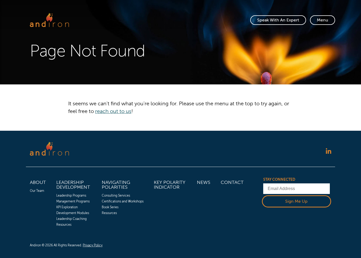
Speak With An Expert (278, 20)
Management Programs (73, 201)
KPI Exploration (67, 207)
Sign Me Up (296, 201)
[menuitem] (38, 202)
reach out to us (113, 111)
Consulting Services (116, 195)
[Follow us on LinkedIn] (328, 151)
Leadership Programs (71, 195)
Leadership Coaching (71, 219)
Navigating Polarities (116, 185)
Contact (232, 182)
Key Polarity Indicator (169, 185)
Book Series (110, 207)
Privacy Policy (93, 245)
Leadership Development (73, 185)
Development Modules (72, 213)
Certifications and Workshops (123, 201)
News (203, 182)
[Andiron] (49, 20)
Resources (63, 225)
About (38, 182)
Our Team (37, 191)
